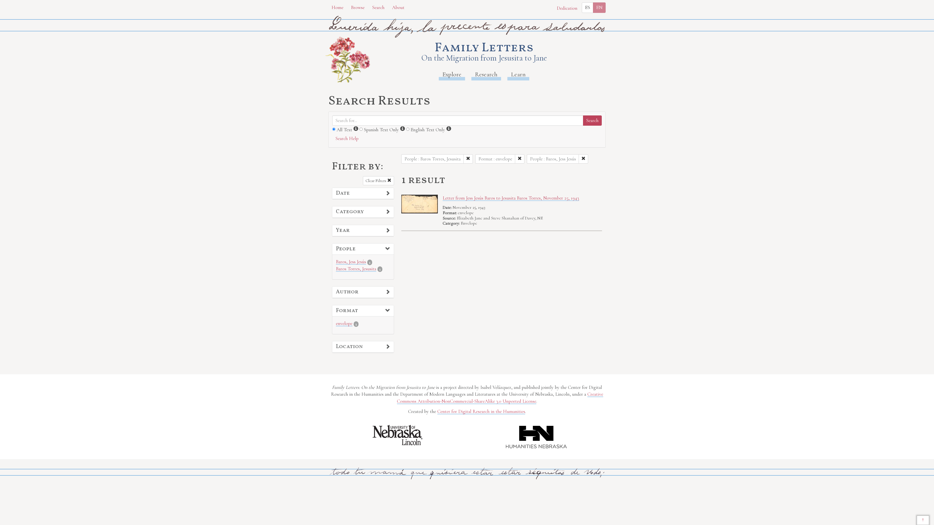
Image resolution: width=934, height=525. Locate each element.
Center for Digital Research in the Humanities (481, 411)
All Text (344, 130)
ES (587, 7)
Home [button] (337, 7)
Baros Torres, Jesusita (356, 269)
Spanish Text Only (381, 130)
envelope (344, 323)
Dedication (567, 8)
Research (486, 74)
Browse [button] (358, 7)
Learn (518, 74)
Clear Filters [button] (376, 180)
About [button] (398, 7)
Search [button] (378, 7)
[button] (363, 193)
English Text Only (428, 130)
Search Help (347, 138)
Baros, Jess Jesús (351, 262)
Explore (451, 74)
